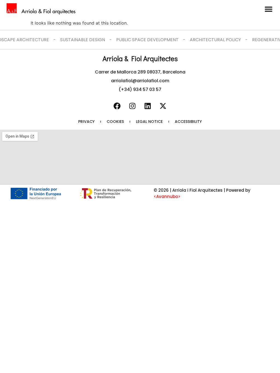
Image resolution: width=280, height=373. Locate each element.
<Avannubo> (167, 196)
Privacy (86, 121)
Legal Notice (149, 121)
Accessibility (188, 121)
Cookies (115, 121)
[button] (268, 9)
